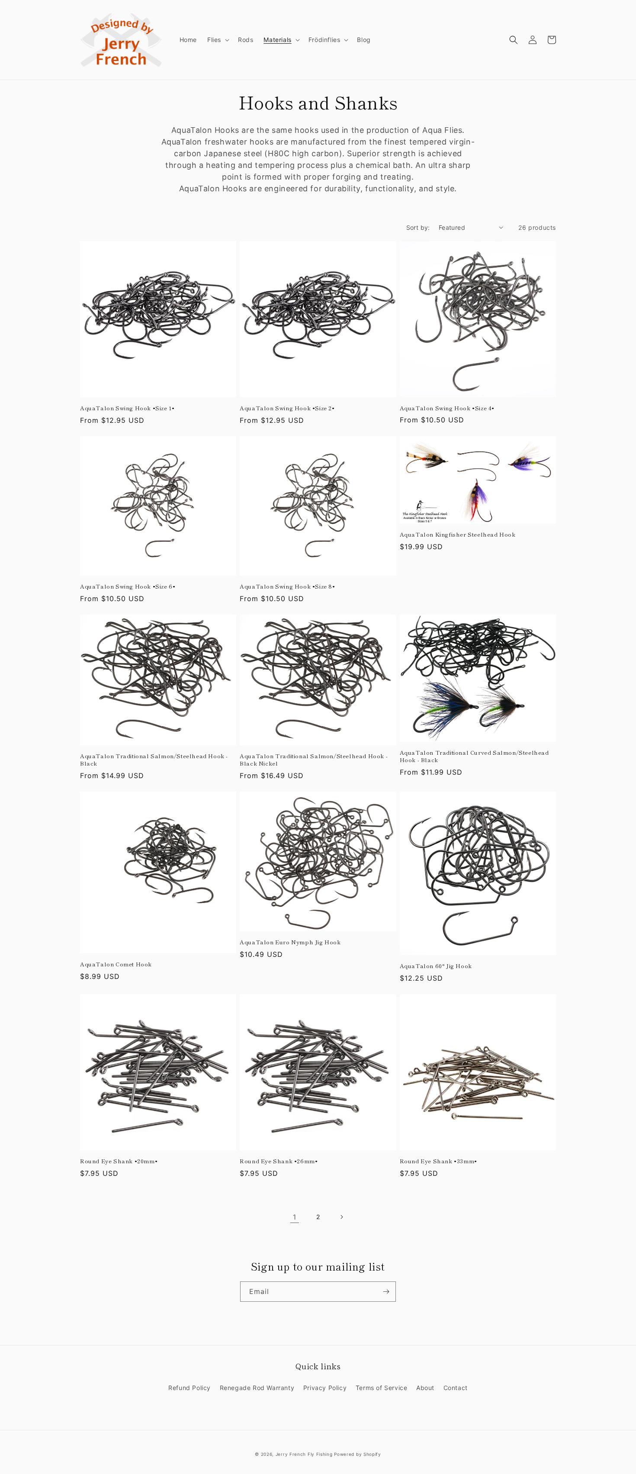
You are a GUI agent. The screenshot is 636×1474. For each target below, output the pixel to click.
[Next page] (341, 1216)
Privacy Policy (325, 1387)
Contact (455, 1387)
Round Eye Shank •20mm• (118, 1161)
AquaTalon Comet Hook (116, 964)
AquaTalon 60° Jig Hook (436, 966)
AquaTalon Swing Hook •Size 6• (127, 586)
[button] (217, 40)
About (425, 1387)
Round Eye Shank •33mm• (438, 1161)
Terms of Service (382, 1387)
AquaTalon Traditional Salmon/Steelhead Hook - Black (154, 760)
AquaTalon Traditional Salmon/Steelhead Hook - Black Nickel (314, 760)
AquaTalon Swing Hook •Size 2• (287, 408)
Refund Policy (189, 1387)
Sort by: (418, 227)
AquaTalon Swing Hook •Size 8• (287, 586)
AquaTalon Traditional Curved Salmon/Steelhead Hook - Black (474, 756)
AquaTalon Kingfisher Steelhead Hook (458, 534)
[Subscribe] (385, 1291)
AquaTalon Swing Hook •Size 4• (447, 408)
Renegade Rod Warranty (257, 1387)
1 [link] (294, 1217)
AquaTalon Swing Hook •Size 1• (127, 408)
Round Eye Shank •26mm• (279, 1161)
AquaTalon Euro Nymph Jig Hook (290, 942)
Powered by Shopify (357, 1454)
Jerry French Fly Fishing (304, 1454)
